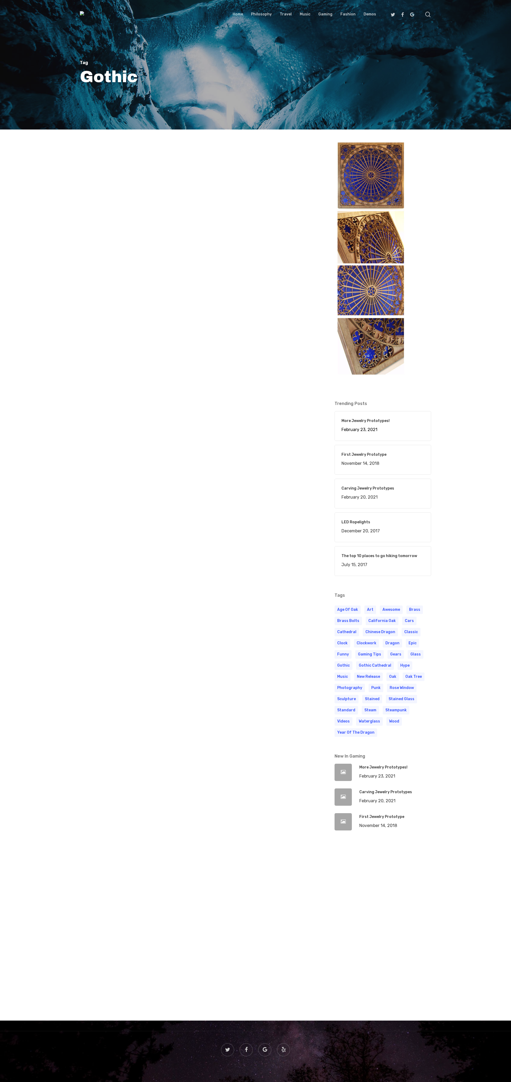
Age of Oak (347, 609)
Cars (409, 621)
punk (376, 688)
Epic (413, 643)
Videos (343, 721)
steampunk (396, 710)
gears (395, 654)
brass (414, 609)
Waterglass (369, 721)
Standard (346, 710)
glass (415, 654)
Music (342, 676)
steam (370, 710)
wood (394, 721)
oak (392, 676)
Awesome (391, 609)
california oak (382, 621)
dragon (392, 643)
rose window (402, 688)
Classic (411, 632)
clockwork (366, 643)
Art (370, 609)
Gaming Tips (369, 654)
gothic (343, 665)
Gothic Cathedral (375, 665)
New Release (368, 676)
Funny (343, 654)
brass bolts (348, 621)
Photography (349, 688)
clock (342, 643)
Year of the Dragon (355, 732)
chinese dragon (380, 632)
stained (372, 699)
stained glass (401, 699)
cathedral (346, 632)
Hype (405, 665)
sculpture (346, 699)
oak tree (413, 676)
